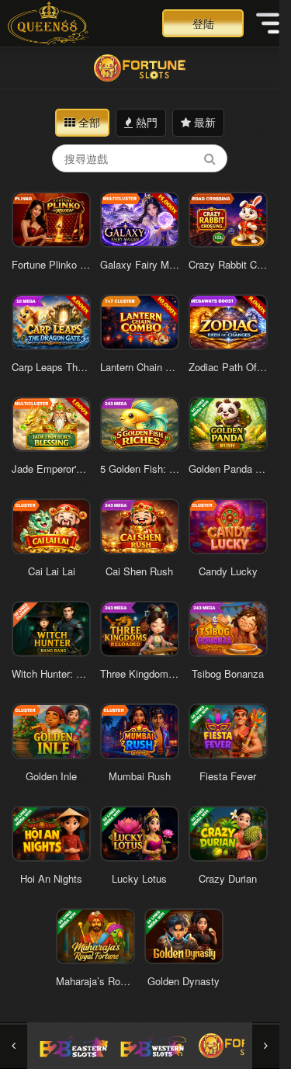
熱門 (145, 122)
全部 (87, 122)
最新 (203, 122)
